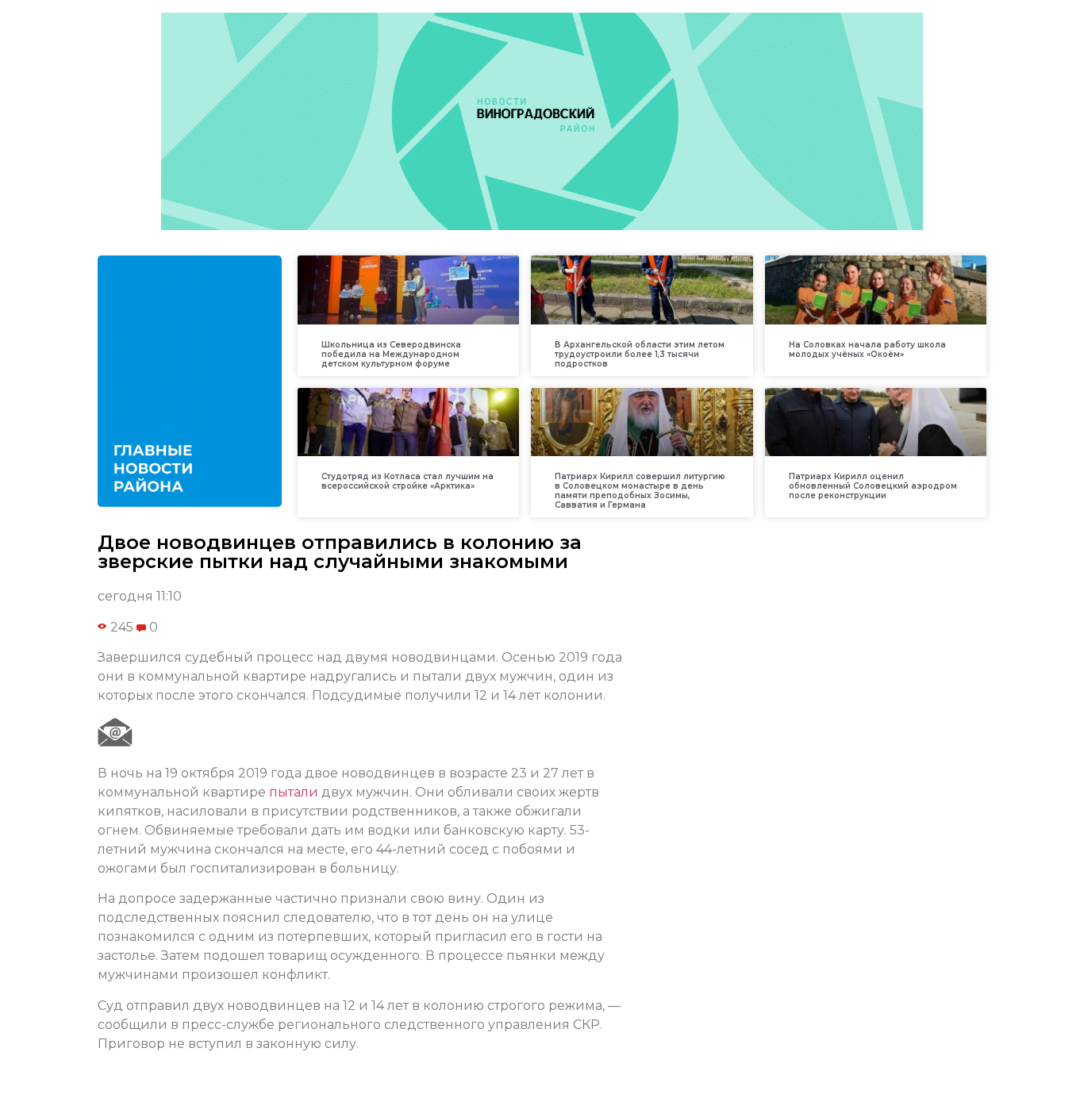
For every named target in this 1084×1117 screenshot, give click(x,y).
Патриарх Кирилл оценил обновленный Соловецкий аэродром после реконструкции (873, 486)
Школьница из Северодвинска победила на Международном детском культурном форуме (391, 354)
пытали (293, 792)
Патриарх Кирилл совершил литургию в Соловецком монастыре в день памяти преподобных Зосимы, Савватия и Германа (640, 490)
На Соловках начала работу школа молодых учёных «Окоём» (867, 349)
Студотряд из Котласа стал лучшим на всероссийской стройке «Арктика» (407, 481)
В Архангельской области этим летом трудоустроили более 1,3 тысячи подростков (640, 354)
